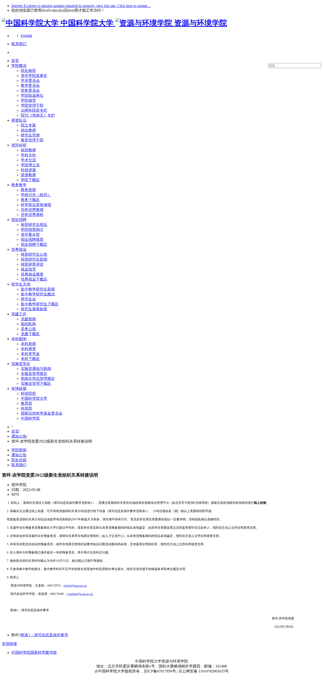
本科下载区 (30, 359)
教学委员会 (30, 85)
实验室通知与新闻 (36, 369)
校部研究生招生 (34, 225)
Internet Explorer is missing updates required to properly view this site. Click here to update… (81, 6)
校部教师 (28, 150)
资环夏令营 (30, 235)
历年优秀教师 (32, 210)
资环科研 (18, 145)
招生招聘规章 (32, 239)
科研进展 (28, 170)
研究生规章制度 (34, 309)
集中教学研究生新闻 (38, 289)
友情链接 (18, 388)
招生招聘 (18, 220)
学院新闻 (18, 450)
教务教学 (18, 185)
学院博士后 (30, 165)
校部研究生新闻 (34, 259)
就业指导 (28, 269)
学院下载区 (30, 180)
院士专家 (28, 125)
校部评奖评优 (32, 264)
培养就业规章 (32, 274)
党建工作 (18, 314)
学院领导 (28, 100)
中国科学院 (30, 418)
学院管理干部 (32, 105)
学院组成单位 (32, 95)
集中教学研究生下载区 (40, 304)
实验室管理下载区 (36, 384)
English (26, 36)
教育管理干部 (32, 140)
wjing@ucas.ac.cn (75, 585)
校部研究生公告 (34, 254)
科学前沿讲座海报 (36, 205)
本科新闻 (28, 344)
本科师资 (28, 349)
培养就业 (18, 249)
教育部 (26, 403)
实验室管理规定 (34, 374)
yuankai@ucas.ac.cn (80, 594)
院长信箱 (18, 460)
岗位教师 (28, 130)
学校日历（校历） (36, 195)
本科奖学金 (30, 354)
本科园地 (18, 339)
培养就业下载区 (34, 279)
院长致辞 (28, 71)
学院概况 (18, 66)
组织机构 (28, 324)
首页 (15, 61)
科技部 (26, 408)
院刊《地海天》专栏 (38, 115)
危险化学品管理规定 (38, 379)
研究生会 (28, 299)
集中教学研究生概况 (38, 294)
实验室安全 (20, 364)
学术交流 (28, 160)
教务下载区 (30, 200)
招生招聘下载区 (34, 244)
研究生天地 (20, 284)
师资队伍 (18, 120)
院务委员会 (30, 90)
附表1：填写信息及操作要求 (44, 635)
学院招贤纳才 (32, 230)
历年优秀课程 (32, 215)
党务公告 (28, 329)
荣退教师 (28, 175)
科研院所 (28, 393)
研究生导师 (30, 135)
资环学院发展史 (34, 76)
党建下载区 (30, 334)
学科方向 (28, 155)
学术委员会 (30, 81)
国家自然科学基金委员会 (41, 413)
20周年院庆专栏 (34, 110)
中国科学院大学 (34, 398)
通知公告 (18, 436)
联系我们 (18, 465)
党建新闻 (28, 319)
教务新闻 (28, 190)
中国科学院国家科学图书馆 (34, 652)
